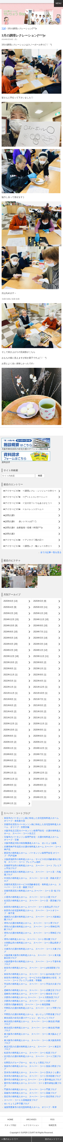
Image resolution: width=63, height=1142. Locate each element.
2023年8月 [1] (9, 668)
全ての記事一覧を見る (50, 552)
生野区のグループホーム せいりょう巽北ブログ (27, 1062)
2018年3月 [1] (9, 797)
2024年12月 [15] (11, 619)
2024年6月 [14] (10, 638)
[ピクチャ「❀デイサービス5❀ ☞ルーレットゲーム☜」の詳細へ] (43, 565)
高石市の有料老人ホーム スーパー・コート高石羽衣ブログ (32, 1096)
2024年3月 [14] (40, 644)
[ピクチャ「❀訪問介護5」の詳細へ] (55, 565)
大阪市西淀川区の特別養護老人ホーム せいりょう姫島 (30, 843)
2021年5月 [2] (39, 705)
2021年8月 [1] (9, 699)
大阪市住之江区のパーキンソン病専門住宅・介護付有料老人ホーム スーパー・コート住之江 (32, 832)
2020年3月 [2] (9, 742)
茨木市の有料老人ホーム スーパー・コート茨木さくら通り (32, 1072)
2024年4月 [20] (10, 644)
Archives (31, 1119)
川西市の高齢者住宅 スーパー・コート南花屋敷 (27, 1004)
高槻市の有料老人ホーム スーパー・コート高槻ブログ (30, 1093)
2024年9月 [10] (40, 625)
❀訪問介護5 (9, 515)
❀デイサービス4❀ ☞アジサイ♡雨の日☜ (23, 540)
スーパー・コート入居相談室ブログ (21, 1100)
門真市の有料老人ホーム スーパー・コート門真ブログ (30, 1089)
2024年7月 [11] (40, 631)
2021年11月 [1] (10, 693)
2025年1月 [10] (40, 613)
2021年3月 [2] (39, 711)
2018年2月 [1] (39, 797)
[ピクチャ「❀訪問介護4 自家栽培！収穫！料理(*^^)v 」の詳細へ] (19, 577)
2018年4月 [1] (39, 791)
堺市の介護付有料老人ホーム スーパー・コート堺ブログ (31, 923)
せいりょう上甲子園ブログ (16, 1103)
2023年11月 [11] (40, 656)
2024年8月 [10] (10, 631)
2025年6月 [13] (10, 601)
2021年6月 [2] (9, 705)
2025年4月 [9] (9, 607)
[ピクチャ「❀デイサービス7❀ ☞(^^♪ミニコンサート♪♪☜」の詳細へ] (19, 565)
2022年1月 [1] (9, 687)
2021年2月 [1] (9, 717)
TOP (4, 28)
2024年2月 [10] (10, 650)
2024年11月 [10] (40, 619)
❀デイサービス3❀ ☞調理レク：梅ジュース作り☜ (27, 546)
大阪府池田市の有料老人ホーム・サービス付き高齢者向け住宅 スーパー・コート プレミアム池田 (32, 860)
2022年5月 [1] (9, 681)
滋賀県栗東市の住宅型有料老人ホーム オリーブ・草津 (30, 1107)
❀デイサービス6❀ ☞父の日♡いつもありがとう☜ (27, 503)
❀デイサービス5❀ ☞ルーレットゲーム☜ (23, 509)
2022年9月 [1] (39, 674)
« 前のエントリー (10, 1139)
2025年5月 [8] (39, 601)
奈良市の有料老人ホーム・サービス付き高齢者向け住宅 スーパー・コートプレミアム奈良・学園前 (32, 979)
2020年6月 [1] (39, 736)
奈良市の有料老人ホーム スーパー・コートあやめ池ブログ (32, 974)
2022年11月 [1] (10, 674)
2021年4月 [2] (9, 711)
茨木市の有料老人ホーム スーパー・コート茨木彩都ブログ (32, 1076)
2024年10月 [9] (10, 625)
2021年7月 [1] (39, 699)
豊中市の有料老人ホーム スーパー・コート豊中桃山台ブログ (32, 1079)
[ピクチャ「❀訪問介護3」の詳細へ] (31, 577)
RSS (52, 1119)
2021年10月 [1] (40, 693)
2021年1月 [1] (39, 717)
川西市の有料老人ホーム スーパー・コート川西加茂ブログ (31, 997)
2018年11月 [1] (10, 779)
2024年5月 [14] (40, 638)
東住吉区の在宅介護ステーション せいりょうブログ (29, 1018)
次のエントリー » (53, 1139)
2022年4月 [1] (39, 681)
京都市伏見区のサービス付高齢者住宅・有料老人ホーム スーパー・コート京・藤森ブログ (32, 885)
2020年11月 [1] (40, 723)
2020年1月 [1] (9, 748)
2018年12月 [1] (40, 772)
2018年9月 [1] (9, 785)
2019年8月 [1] (9, 754)
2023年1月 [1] (39, 668)
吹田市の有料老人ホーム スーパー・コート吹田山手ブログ (31, 907)
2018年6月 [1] (9, 791)
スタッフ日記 (10, 1125)
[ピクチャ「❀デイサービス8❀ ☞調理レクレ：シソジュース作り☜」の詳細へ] (7, 565)
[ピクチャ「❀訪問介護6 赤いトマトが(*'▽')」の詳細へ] (7, 577)
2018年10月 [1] (40, 779)
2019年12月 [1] (40, 748)
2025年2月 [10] (10, 613)
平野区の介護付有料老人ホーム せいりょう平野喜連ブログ (32, 1014)
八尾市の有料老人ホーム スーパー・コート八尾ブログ (30, 897)
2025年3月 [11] (40, 607)
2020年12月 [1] (10, 723)
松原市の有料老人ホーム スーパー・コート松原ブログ (30, 1053)
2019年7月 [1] (39, 754)
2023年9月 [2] (39, 662)
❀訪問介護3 (9, 534)
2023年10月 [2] (10, 662)
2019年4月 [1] (9, 766)
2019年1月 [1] (9, 772)
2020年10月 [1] (10, 729)
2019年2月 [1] (39, 766)
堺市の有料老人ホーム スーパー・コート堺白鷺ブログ (30, 939)
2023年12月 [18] (11, 656)
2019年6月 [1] (9, 760)
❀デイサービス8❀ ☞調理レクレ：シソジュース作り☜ (29, 491)
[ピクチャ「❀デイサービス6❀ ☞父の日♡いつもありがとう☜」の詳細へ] (31, 565)
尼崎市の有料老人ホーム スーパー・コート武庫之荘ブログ (32, 990)
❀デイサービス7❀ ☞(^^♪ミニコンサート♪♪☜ (25, 497)
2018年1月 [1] (9, 803)
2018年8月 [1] (39, 785)
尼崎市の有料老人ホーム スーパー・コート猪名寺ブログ (31, 994)
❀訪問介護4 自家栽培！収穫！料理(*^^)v (24, 527)
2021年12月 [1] (40, 687)
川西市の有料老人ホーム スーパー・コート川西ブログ (30, 1001)
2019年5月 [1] (39, 760)
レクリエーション (31, 1125)
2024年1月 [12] (40, 650)
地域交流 (52, 1125)
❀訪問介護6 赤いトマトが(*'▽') (19, 521)
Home (10, 1119)
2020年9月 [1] (39, 729)
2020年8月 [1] (9, 736)
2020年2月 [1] (39, 742)
